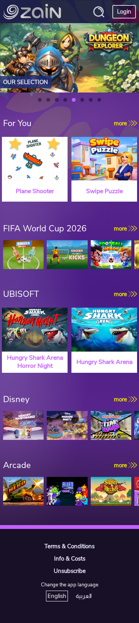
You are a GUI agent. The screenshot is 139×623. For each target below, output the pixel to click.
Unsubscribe (70, 571)
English (56, 596)
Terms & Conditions (69, 546)
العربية (84, 596)
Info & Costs (69, 558)
